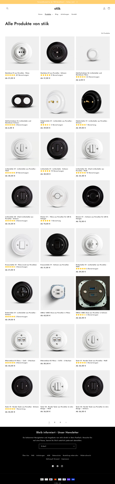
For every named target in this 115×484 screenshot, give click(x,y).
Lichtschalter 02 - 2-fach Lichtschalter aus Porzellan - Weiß (90, 170)
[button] (7, 8)
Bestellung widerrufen (70, 455)
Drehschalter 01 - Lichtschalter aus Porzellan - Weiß (91, 265)
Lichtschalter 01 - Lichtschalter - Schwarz (54, 169)
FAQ (32, 455)
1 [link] (49, 422)
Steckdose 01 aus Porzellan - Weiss (17, 73)
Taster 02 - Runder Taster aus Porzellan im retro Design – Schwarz (92, 408)
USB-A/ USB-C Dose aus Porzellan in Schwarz (91, 313)
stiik (60, 483)
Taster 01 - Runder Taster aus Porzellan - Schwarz (22, 407)
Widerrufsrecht (85, 455)
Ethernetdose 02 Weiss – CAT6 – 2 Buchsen (56, 361)
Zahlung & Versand (52, 459)
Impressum (65, 459)
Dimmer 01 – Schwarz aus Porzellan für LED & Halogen (92, 218)
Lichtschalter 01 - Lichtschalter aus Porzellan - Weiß (20, 170)
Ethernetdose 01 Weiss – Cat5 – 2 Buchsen (20, 361)
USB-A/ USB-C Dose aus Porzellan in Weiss (55, 313)
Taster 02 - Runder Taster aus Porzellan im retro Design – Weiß (57, 408)
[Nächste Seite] (66, 422)
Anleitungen (40, 455)
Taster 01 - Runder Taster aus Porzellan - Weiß (91, 361)
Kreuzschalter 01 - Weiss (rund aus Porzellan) (21, 265)
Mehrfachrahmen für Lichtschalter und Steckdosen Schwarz (18, 122)
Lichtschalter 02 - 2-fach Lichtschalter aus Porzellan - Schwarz (19, 218)
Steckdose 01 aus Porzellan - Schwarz (53, 73)
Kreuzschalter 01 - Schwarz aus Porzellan (55, 265)
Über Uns (26, 455)
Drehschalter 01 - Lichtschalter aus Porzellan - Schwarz (20, 313)
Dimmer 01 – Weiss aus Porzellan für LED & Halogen (56, 218)
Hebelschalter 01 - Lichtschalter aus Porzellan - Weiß (57, 122)
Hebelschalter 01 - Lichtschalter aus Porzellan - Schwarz (92, 122)
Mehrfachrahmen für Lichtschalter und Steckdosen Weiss (89, 74)
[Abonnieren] (73, 446)
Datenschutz (56, 455)
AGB (48, 455)
